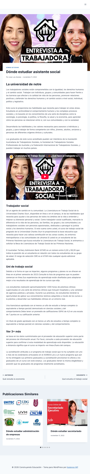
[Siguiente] (83, 422)
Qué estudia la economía (14, 377)
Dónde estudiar (12, 67)
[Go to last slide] (7, 422)
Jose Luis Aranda (15, 77)
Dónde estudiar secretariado (66, 431)
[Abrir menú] (85, 4)
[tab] (40, 447)
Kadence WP (72, 467)
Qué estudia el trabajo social (74, 377)
